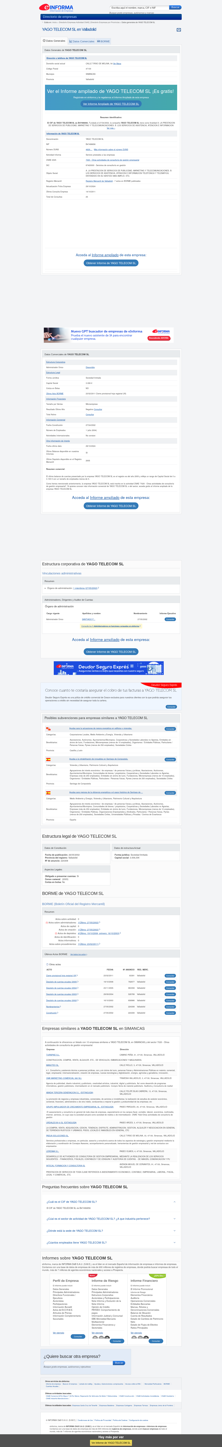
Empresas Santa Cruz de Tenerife (84, 1405)
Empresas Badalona (106, 1405)
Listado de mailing (85, 1384)
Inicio (54, 22)
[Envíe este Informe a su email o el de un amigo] (179, 30)
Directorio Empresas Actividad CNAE (74, 22)
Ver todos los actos (78, 954)
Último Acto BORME (54, 393)
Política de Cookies (120, 1420)
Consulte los (110, 626)
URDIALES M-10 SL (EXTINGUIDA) (61, 1122)
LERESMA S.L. (52, 1151)
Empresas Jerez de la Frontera (161, 1405)
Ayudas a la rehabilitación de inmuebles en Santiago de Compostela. (98, 759)
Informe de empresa (53, 1384)
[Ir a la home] (56, 6)
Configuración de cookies (138, 1420)
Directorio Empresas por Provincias (105, 22)
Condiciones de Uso (85, 1420)
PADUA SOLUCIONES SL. (57, 1135)
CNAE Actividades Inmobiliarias (147, 1396)
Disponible (90, 367)
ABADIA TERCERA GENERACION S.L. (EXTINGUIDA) (69, 1092)
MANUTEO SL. (52, 1065)
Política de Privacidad (103, 1420)
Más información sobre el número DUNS (111, 149)
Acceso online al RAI (132, 1384)
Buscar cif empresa (70, 1384)
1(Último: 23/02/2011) (88, 944)
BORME (167, 1384)
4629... (89, 149)
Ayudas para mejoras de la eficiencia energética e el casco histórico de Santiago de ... (106, 792)
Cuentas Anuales (52, 1386)
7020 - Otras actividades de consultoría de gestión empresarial (112, 160)
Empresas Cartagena (124, 1405)
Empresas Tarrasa (141, 1405)
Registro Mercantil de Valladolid (99, 181)
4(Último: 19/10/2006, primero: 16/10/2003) (98, 933)
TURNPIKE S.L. (53, 1054)
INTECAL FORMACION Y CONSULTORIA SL (65, 1165)
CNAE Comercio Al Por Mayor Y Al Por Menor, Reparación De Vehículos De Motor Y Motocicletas (81, 1396)
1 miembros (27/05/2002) (85, 588)
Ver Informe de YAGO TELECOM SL (111, 1442)
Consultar (98, 409)
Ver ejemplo (58, 1332)
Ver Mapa (117, 63)
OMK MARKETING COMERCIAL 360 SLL (64, 1078)
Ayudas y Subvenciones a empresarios (108, 1384)
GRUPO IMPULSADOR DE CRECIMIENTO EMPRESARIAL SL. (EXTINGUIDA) (80, 1106)
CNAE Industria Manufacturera (57, 1398)
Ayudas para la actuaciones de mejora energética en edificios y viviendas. (100, 728)
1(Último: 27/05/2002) (88, 922)
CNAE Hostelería (167, 1396)
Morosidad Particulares (153, 1384)
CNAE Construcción (126, 1396)
